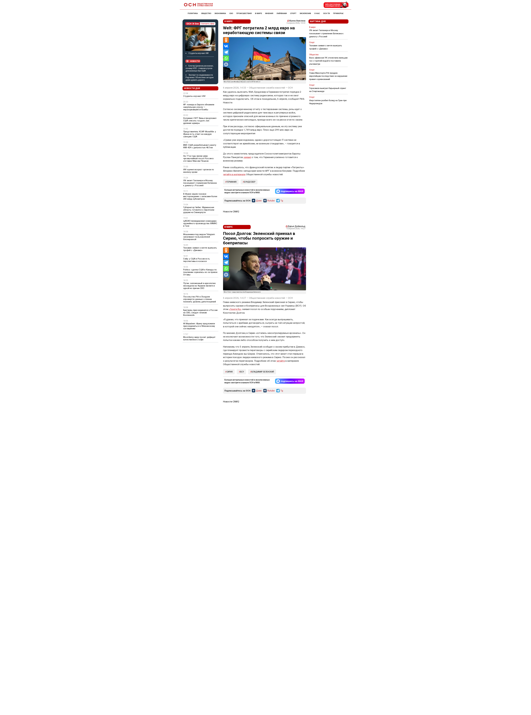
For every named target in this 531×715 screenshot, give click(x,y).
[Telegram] (226, 52)
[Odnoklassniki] (226, 40)
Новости (195, 61)
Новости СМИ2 (231, 211)
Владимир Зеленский (263, 372)
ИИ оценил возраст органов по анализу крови (198, 170)
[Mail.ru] (226, 64)
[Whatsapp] (226, 58)
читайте (280, 360)
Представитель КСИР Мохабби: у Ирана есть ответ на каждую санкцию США (199, 134)
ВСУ (242, 372)
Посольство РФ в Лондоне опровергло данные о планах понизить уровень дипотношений (199, 299)
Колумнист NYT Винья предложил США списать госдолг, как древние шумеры (199, 120)
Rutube (271, 200)
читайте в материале (234, 174)
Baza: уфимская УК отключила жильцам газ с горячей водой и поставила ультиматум (328, 61)
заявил (247, 157)
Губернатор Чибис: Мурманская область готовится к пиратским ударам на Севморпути (198, 210)
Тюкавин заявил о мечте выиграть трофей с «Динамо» (200, 249)
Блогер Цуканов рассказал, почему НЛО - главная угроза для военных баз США (199, 68)
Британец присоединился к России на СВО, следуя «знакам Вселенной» (200, 312)
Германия (231, 182)
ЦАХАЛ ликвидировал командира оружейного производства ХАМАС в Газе (200, 223)
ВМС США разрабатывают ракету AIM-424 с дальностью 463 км (199, 146)
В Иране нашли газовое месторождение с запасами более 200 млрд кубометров (200, 196)
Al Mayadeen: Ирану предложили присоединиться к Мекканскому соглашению (199, 326)
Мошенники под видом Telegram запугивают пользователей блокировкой (199, 237)
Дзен (259, 200)
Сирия (230, 372)
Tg (281, 200)
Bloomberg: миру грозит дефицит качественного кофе (199, 338)
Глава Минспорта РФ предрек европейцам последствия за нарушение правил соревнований (328, 76)
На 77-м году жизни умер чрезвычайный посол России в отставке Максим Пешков (198, 158)
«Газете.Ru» (235, 309)
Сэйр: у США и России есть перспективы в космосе (196, 259)
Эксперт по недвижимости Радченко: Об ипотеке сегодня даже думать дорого (200, 77)
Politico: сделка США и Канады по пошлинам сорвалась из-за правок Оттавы (200, 272)
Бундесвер (249, 182)
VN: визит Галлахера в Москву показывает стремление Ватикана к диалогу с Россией (200, 183)
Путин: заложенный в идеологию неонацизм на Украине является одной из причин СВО (199, 285)
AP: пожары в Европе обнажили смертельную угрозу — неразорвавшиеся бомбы (198, 107)
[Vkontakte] (226, 46)
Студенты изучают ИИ (198, 53)
